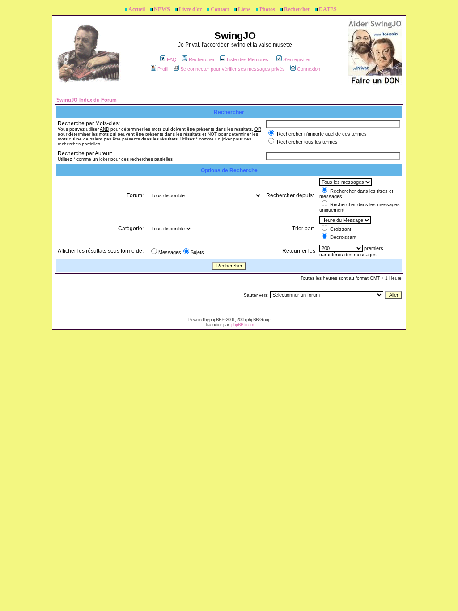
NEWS (162, 9)
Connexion (308, 69)
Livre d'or (190, 9)
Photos (267, 9)
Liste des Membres (247, 59)
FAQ (172, 59)
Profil (162, 69)
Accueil (136, 9)
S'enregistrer (297, 59)
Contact (220, 9)
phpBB (215, 319)
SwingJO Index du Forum (86, 99)
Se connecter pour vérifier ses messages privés (232, 69)
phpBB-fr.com (242, 324)
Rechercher (297, 9)
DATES (328, 9)
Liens (244, 9)
